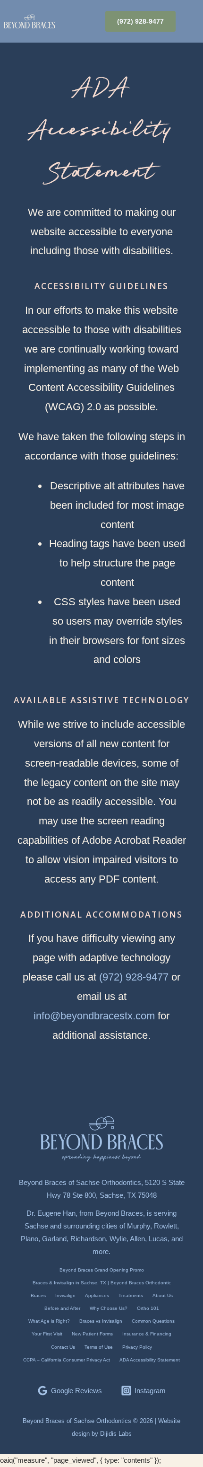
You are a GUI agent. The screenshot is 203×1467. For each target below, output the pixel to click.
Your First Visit (47, 1333)
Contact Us (63, 1347)
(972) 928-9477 (134, 977)
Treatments (130, 1295)
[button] (192, 21)
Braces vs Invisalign (100, 1321)
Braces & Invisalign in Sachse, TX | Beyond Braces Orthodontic (102, 1282)
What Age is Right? (49, 1321)
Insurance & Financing (146, 1333)
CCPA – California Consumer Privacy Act (66, 1359)
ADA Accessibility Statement (149, 1359)
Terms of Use (99, 1347)
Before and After (62, 1308)
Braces (38, 1295)
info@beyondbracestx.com (94, 1016)
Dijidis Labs (116, 1433)
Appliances (97, 1295)
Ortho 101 (148, 1308)
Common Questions (153, 1321)
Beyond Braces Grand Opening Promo (101, 1270)
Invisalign (65, 1295)
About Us (162, 1295)
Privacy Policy (137, 1347)
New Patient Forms (92, 1333)
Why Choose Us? (108, 1308)
